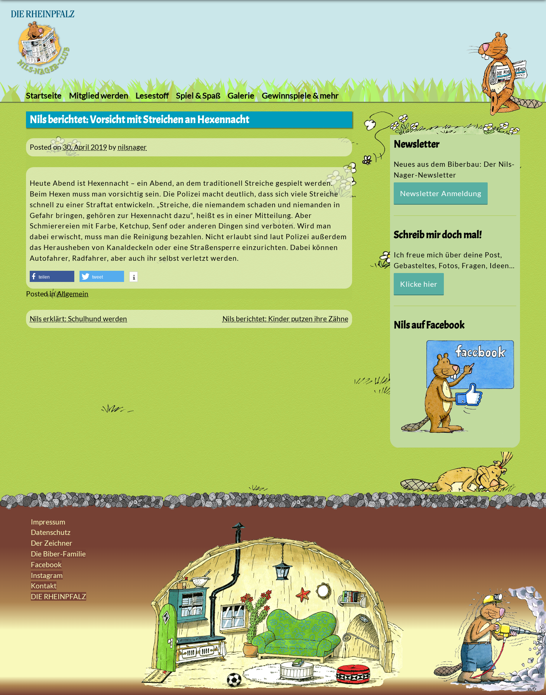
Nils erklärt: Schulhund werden (78, 318)
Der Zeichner (51, 543)
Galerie (241, 95)
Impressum (48, 521)
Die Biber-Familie (58, 553)
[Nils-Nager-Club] (42, 72)
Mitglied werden (98, 95)
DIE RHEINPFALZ (58, 596)
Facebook (46, 564)
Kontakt (43, 585)
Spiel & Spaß (198, 95)
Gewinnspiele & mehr (300, 95)
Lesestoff (152, 95)
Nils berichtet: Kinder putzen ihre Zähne (285, 318)
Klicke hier (419, 283)
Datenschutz (51, 532)
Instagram (47, 575)
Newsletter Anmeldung (440, 193)
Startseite (44, 95)
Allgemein (72, 293)
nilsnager (132, 147)
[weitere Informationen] (133, 277)
